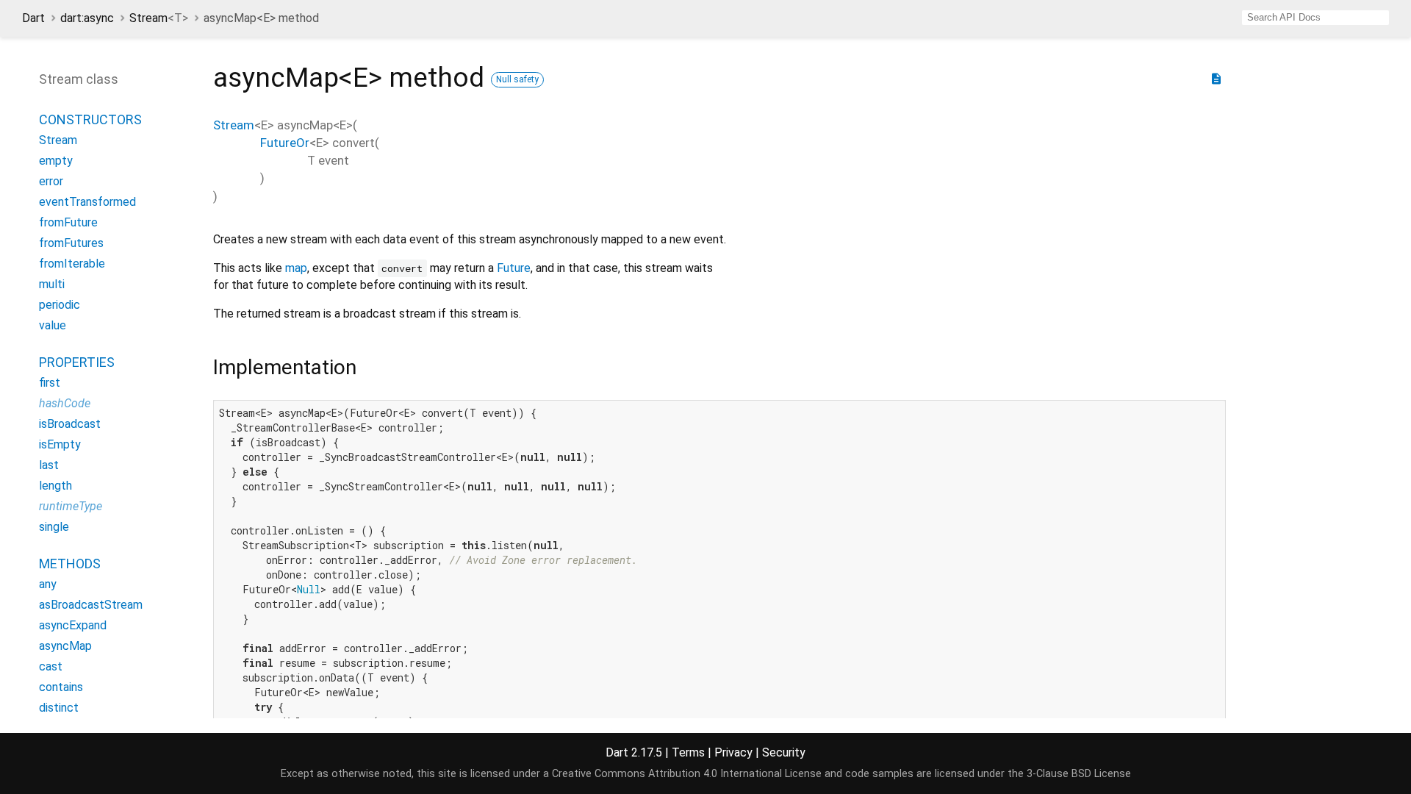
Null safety (517, 79)
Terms (688, 752)
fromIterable (72, 264)
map (296, 268)
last (49, 465)
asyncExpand (73, 625)
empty (56, 161)
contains (61, 687)
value (52, 325)
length (55, 486)
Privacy (733, 752)
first (49, 383)
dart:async (87, 18)
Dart (33, 18)
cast (50, 666)
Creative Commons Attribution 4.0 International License (687, 774)
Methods (70, 563)
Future (514, 268)
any (48, 584)
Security (783, 752)
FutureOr (284, 142)
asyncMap (65, 646)
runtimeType (70, 506)
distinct (59, 708)
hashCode (64, 403)
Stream (158, 18)
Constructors (90, 119)
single (54, 527)
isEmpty (60, 444)
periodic (59, 305)
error (51, 181)
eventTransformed (87, 202)
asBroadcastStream (91, 605)
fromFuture (68, 222)
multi (52, 284)
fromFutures (71, 243)
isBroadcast (70, 424)
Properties (77, 362)
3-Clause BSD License (1079, 774)
